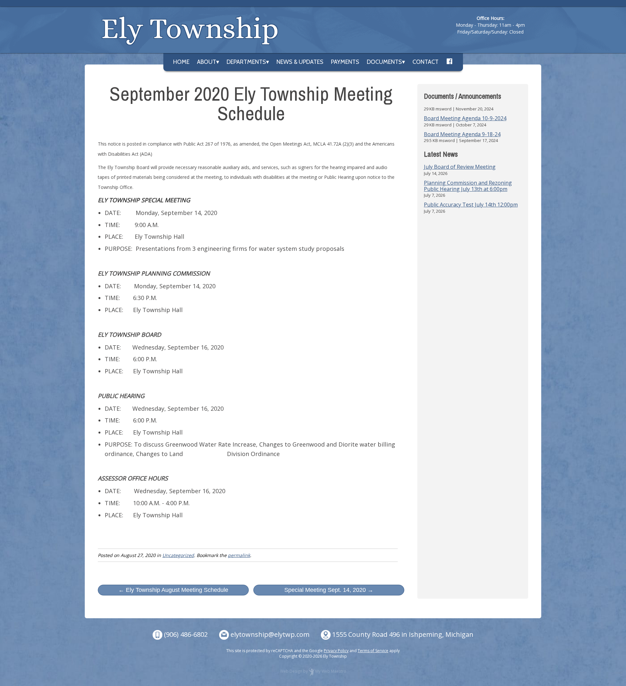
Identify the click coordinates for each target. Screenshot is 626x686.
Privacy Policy (336, 650)
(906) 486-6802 (186, 634)
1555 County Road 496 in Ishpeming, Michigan (402, 634)
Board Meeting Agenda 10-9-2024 (465, 118)
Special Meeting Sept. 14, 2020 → (328, 590)
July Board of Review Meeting (460, 166)
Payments (345, 61)
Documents (384, 61)
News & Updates (299, 61)
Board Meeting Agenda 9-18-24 (462, 134)
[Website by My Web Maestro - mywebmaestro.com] (311, 671)
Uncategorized (178, 555)
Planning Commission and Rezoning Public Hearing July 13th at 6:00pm (468, 186)
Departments (246, 61)
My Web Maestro (330, 671)
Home (181, 61)
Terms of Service (373, 650)
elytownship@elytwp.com (270, 634)
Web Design (291, 671)
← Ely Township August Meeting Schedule (173, 590)
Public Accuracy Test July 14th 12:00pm (471, 204)
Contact (425, 61)
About (206, 61)
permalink (239, 555)
